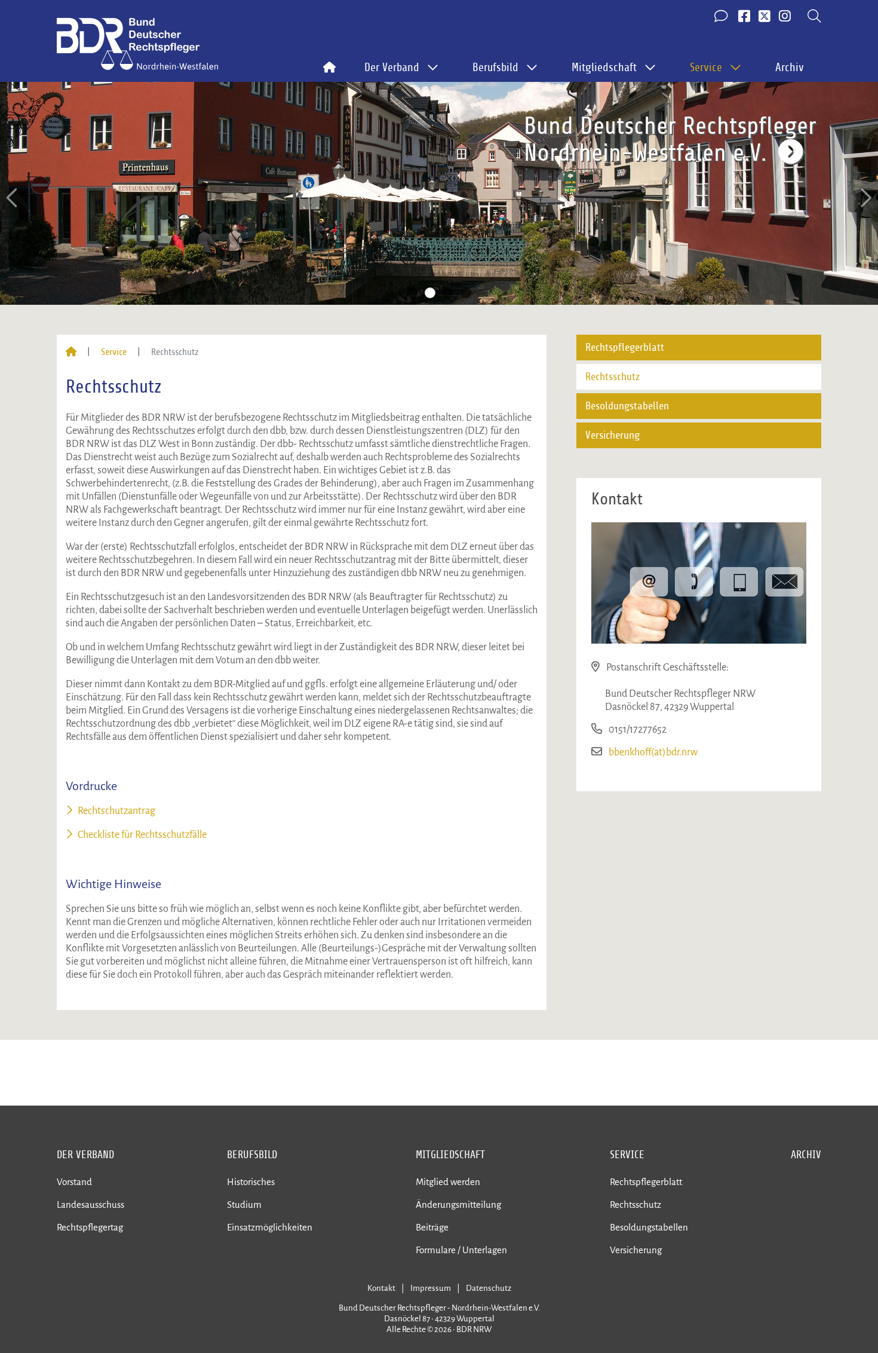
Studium (244, 1204)
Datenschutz (488, 1288)
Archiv (789, 68)
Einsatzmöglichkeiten (269, 1227)
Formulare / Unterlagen (461, 1250)
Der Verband (85, 1155)
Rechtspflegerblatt (624, 347)
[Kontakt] (722, 17)
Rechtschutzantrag (116, 811)
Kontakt (381, 1288)
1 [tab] (412, 292)
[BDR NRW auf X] (764, 17)
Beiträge (432, 1227)
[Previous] (13, 198)
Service (114, 352)
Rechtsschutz (612, 376)
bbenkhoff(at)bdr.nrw (653, 752)
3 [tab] (448, 292)
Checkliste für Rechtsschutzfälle (142, 834)
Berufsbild (252, 1155)
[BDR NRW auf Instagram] (785, 17)
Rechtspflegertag (90, 1227)
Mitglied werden (448, 1182)
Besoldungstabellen (627, 406)
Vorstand (74, 1182)
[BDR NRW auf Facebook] (744, 17)
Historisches (251, 1182)
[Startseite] (71, 352)
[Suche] (814, 17)
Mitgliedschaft (450, 1155)
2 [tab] (430, 292)
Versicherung (612, 435)
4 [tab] (466, 292)
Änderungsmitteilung (458, 1204)
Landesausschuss (90, 1204)
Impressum (430, 1288)
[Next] (865, 198)
